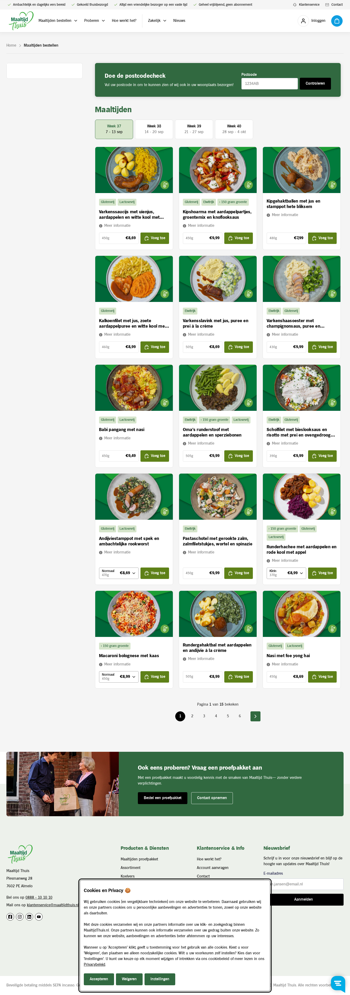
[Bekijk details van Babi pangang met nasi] (134, 388)
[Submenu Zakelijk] (165, 21)
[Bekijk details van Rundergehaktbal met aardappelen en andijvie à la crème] (218, 614)
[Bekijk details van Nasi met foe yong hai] (301, 614)
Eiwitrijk (208, 202)
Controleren (315, 83)
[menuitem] (306, 4)
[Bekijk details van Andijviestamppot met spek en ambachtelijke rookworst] (134, 497)
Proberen (91, 21)
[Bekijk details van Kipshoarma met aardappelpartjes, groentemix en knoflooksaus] (218, 170)
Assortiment (130, 868)
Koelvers (128, 876)
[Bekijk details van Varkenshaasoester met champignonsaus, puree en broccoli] (301, 279)
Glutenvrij (107, 202)
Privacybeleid (94, 964)
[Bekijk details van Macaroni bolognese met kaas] (134, 614)
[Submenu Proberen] (103, 21)
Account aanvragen (213, 868)
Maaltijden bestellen (55, 21)
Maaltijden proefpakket (139, 859)
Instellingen (159, 979)
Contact (203, 876)
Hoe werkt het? (124, 21)
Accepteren (99, 979)
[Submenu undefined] (76, 21)
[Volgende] (255, 716)
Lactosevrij (127, 202)
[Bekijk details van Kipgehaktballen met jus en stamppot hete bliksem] (301, 170)
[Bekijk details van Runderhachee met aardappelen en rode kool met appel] (301, 497)
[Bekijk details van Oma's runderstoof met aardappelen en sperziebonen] (218, 388)
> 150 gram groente (233, 202)
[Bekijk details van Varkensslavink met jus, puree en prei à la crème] (218, 279)
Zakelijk (154, 21)
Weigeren (129, 979)
